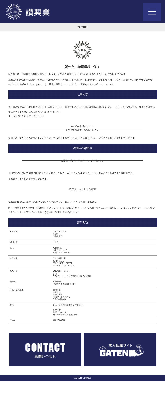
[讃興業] (82, 11)
